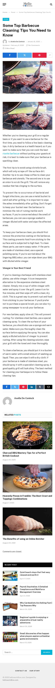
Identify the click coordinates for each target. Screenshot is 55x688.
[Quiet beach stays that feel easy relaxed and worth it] (10, 576)
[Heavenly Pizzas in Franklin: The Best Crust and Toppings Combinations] (27, 478)
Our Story (35, 671)
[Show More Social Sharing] (49, 55)
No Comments (34, 45)
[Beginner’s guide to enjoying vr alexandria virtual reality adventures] (10, 621)
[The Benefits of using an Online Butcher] (27, 521)
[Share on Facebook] (10, 55)
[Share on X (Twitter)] (24, 55)
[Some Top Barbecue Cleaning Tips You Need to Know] (27, 77)
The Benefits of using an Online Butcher (23, 539)
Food (6, 19)
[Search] (51, 4)
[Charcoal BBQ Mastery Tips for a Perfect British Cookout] (27, 435)
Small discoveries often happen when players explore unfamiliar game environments (35, 636)
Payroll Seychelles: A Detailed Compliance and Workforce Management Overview (34, 589)
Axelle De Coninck (18, 41)
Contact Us (21, 671)
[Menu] (4, 4)
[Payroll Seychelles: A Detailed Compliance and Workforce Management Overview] (10, 590)
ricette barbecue (11, 153)
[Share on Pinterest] (39, 55)
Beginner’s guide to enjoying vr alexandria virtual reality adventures (34, 620)
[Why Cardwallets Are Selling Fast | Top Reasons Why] (10, 606)
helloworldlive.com (10, 680)
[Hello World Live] (27, 4)
